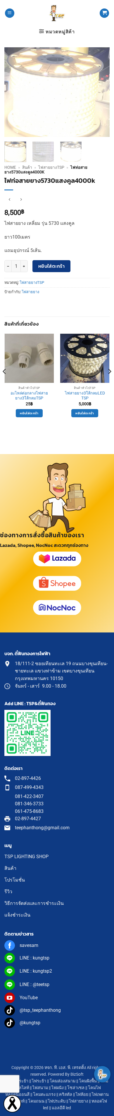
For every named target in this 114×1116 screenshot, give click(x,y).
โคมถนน (36, 1101)
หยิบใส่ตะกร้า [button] (29, 413)
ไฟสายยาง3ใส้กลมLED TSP (85, 396)
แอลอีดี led (61, 1107)
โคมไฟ (94, 1087)
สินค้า (27, 167)
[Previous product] (20, 199)
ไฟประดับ (56, 1101)
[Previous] (13, 92)
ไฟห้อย (82, 1094)
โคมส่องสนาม (62, 1081)
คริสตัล (65, 1094)
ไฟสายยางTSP (51, 167)
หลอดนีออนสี (17, 1094)
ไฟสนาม (40, 1087)
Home (10, 167)
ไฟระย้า (39, 1081)
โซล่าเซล (75, 1087)
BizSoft (77, 1074)
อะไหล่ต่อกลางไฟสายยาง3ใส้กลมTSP (29, 396)
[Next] (100, 92)
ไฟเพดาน (100, 1094)
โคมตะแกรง (44, 1094)
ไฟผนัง (57, 1087)
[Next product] (9, 199)
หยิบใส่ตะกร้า (51, 266)
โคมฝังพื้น (88, 1081)
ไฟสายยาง (30, 292)
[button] (9, 13)
